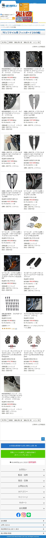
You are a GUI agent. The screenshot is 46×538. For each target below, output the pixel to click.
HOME (2, 25)
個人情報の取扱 (6, 533)
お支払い (23, 469)
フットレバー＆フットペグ (29, 25)
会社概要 (23, 508)
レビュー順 (36, 42)
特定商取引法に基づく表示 (10, 529)
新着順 (11, 42)
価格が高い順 (18, 42)
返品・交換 (23, 480)
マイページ (23, 497)
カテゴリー (23, 492)
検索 (13, 18)
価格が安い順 (27, 42)
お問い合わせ (5, 525)
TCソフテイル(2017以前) (13, 25)
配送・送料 (23, 475)
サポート (23, 503)
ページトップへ (43, 439)
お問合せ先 (23, 486)
